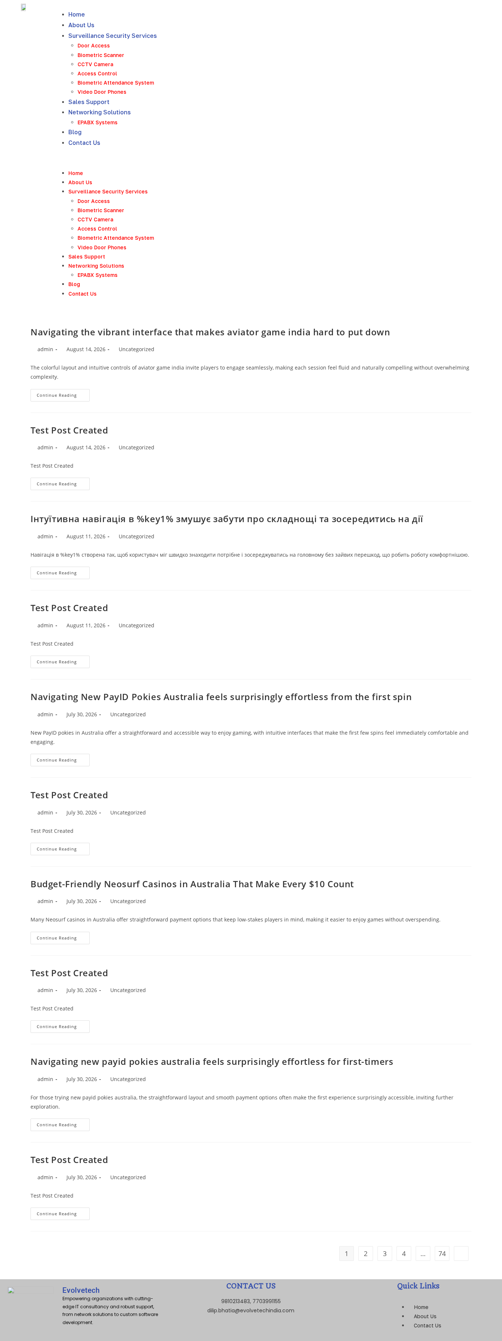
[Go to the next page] (461, 1253)
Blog (75, 132)
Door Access (94, 45)
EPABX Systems (98, 122)
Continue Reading (63, 393)
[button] (279, 158)
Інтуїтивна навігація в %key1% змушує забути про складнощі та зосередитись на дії (227, 519)
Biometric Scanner (101, 55)
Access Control (97, 73)
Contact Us (84, 142)
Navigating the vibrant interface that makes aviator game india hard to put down (210, 332)
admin (45, 349)
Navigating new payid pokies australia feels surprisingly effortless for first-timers (212, 1061)
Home (76, 14)
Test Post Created (69, 430)
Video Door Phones (102, 92)
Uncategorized (136, 349)
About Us (81, 25)
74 (442, 1253)
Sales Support (89, 102)
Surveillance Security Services (112, 35)
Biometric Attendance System (116, 82)
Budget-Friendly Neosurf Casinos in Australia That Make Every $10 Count (192, 884)
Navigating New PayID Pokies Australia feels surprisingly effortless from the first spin (221, 697)
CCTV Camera (95, 64)
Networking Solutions (99, 112)
